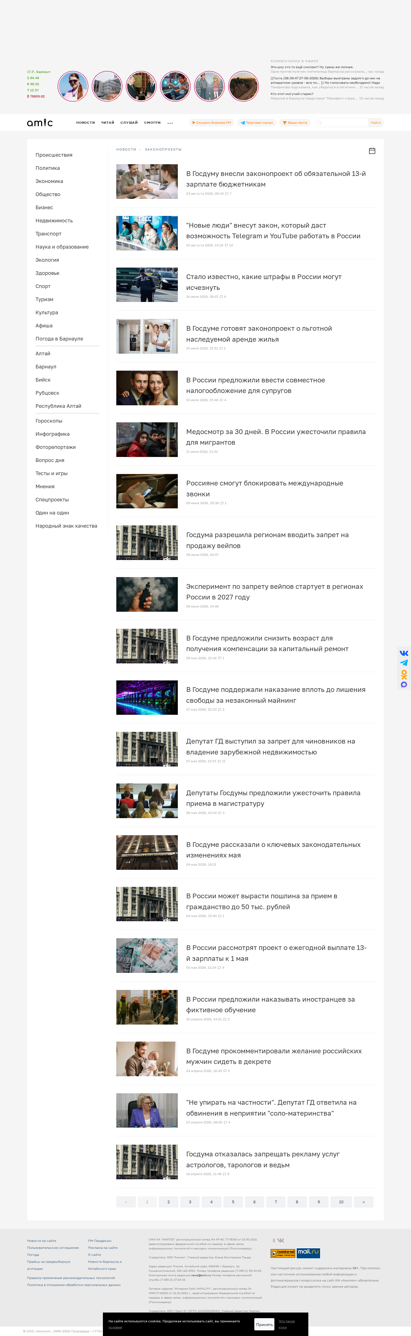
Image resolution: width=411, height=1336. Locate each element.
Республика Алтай (58, 406)
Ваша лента (297, 122)
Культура (47, 312)
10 (341, 1201)
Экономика (49, 181)
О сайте (94, 1254)
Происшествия (54, 155)
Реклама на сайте (103, 1247)
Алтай (43, 353)
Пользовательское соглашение (53, 1247)
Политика (48, 168)
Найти (376, 122)
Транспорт (49, 233)
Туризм (44, 299)
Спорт (43, 286)
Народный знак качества (66, 526)
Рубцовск (47, 393)
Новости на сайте (41, 1241)
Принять (264, 1324)
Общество (48, 194)
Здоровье (47, 273)
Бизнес (44, 207)
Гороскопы (49, 421)
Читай (107, 122)
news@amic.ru (201, 1275)
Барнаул (46, 366)
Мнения (45, 486)
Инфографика (53, 434)
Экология (47, 260)
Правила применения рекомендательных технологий (71, 1278)
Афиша (44, 325)
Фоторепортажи (56, 447)
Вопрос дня (50, 460)
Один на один (52, 512)
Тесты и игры (52, 473)
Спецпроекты (52, 499)
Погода (33, 1254)
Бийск (43, 380)
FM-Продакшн (99, 1241)
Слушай (129, 122)
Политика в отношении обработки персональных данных (74, 1285)
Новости (85, 122)
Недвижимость (54, 220)
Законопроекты (163, 149)
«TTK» (98, 1331)
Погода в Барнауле (59, 338)
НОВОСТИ (126, 149)
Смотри (152, 122)
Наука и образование (62, 247)
